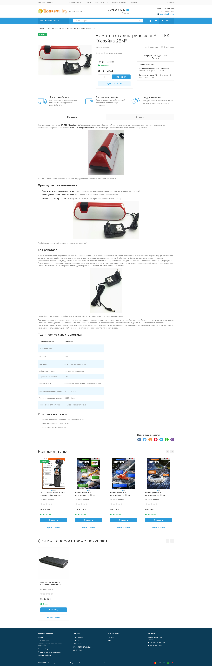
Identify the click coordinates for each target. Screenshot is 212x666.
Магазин (111, 638)
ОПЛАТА (88, 2)
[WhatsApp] (167, 439)
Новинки (41, 638)
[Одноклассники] (150, 439)
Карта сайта (108, 663)
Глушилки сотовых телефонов (49, 652)
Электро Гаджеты (54, 28)
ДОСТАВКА (99, 2)
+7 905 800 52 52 (115, 9)
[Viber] (172, 439)
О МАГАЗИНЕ (78, 638)
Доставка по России (59, 97)
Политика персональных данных (90, 663)
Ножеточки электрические (78, 28)
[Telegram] (161, 439)
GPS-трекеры (43, 641)
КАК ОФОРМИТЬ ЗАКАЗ (116, 2)
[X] (144, 439)
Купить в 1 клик (114, 83)
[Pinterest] (156, 439)
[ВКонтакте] (139, 439)
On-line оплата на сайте (107, 97)
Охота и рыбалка (44, 655)
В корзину (121, 77)
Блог (109, 641)
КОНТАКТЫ (134, 2)
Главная (41, 28)
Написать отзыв (115, 53)
